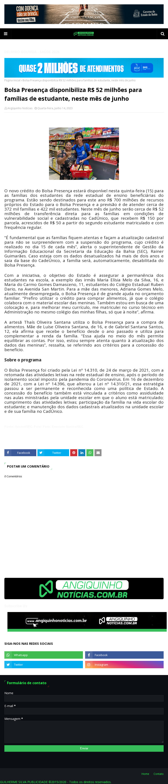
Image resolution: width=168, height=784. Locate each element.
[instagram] (124, 664)
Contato (159, 774)
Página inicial (12, 80)
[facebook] (124, 655)
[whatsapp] (43, 655)
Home (145, 774)
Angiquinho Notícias (19, 108)
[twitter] (43, 664)
